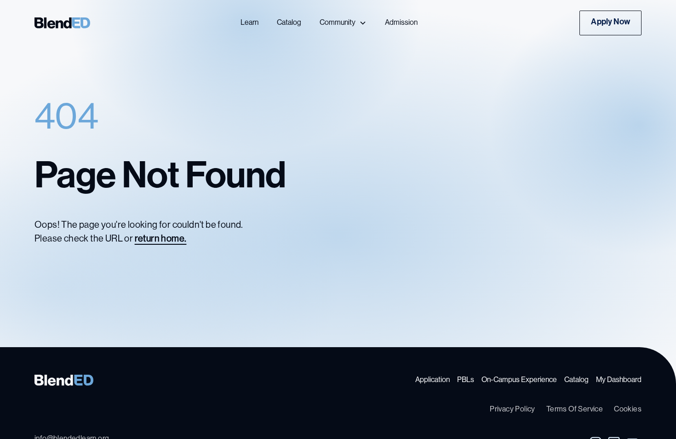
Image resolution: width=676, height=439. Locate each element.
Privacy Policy (512, 409)
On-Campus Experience (519, 380)
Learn (249, 23)
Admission (401, 23)
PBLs (465, 380)
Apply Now (610, 22)
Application (432, 380)
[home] (97, 22)
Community (337, 23)
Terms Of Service (574, 409)
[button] (343, 23)
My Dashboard (619, 380)
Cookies (628, 409)
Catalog (289, 23)
